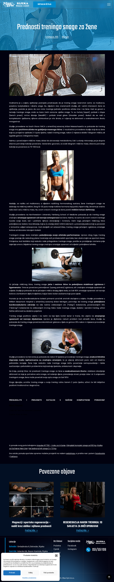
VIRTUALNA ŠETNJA (44, 4)
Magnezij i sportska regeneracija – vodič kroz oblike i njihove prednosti (31, 524)
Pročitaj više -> (31, 530)
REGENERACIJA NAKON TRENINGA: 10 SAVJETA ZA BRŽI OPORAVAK (82, 524)
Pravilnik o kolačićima (29, 578)
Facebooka (100, 453)
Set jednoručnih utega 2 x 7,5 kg (42, 448)
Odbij (30, 573)
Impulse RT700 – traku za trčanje (51, 445)
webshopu (70, 453)
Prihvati (12, 573)
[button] (56, 555)
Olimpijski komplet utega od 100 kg (81, 445)
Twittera (13, 456)
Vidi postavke (49, 573)
